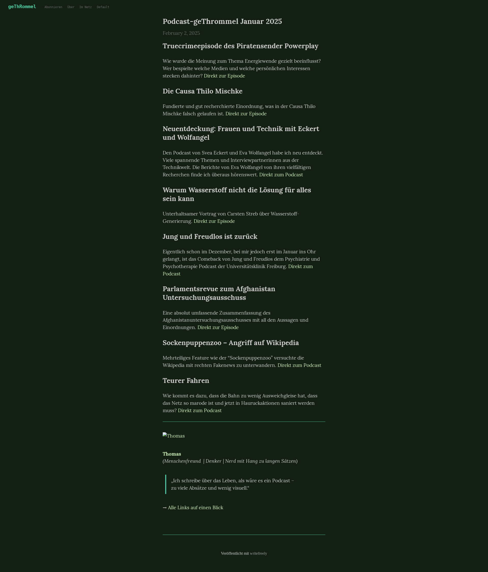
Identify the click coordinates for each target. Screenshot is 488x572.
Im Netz (85, 7)
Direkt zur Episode (224, 76)
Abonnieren (53, 7)
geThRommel (22, 6)
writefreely (258, 553)
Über (70, 7)
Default (103, 7)
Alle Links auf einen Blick (195, 507)
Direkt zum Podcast (281, 175)
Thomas (172, 454)
